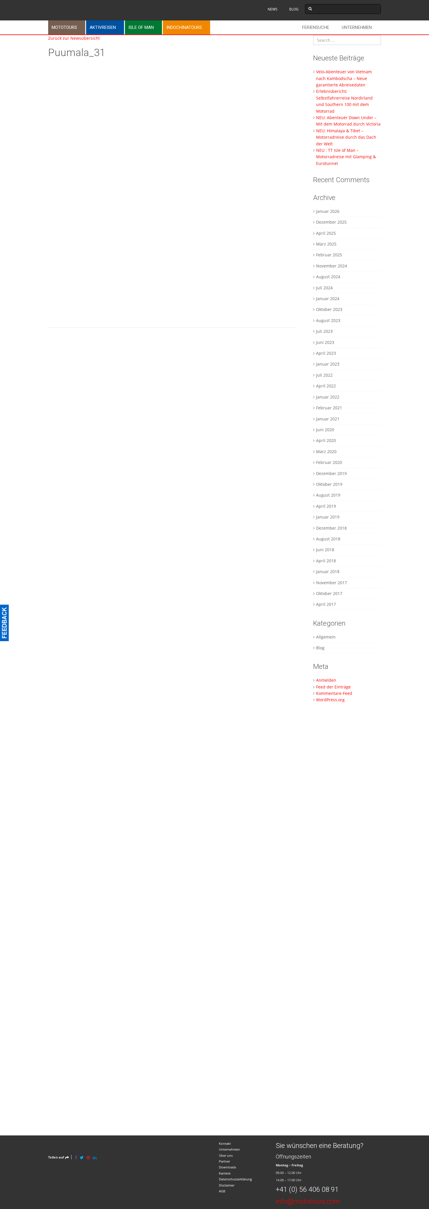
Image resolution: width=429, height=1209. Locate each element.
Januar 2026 (327, 211)
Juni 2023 (325, 342)
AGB (222, 1191)
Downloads (227, 1167)
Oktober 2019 (329, 484)
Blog (320, 647)
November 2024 (331, 266)
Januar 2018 (327, 571)
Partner (224, 1161)
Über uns (226, 1155)
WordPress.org (330, 699)
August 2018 (328, 539)
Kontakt (225, 1143)
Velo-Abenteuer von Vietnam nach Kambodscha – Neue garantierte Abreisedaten (344, 78)
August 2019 (328, 495)
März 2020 (326, 451)
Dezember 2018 (331, 528)
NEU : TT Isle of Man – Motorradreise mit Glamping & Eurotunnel (346, 156)
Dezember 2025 (331, 222)
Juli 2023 (324, 331)
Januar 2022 (327, 397)
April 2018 (326, 560)
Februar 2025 (329, 255)
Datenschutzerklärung (235, 1179)
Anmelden (326, 680)
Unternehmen (357, 27)
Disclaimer (226, 1185)
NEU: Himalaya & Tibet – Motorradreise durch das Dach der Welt (346, 137)
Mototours (64, 27)
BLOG (294, 9)
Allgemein (326, 637)
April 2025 (326, 233)
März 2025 (326, 244)
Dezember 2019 (331, 473)
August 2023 (328, 320)
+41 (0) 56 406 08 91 (307, 1189)
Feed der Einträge (333, 687)
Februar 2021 (329, 407)
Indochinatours (184, 27)
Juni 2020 (325, 429)
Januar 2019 (327, 517)
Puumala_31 (76, 53)
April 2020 (326, 440)
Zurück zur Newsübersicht (74, 38)
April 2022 (326, 386)
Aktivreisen (103, 27)
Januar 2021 (327, 419)
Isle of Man (141, 27)
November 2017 (331, 582)
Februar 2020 (329, 462)
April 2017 (326, 604)
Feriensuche (315, 27)
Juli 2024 (324, 287)
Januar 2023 (327, 364)
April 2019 (326, 506)
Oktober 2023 (329, 309)
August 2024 (328, 276)
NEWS (273, 9)
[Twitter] (82, 1157)
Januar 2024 (327, 298)
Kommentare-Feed (334, 693)
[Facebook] (76, 1157)
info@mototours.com (308, 1201)
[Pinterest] (88, 1157)
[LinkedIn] (95, 1157)
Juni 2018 (325, 549)
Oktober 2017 (329, 593)
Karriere (225, 1173)
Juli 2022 (324, 375)
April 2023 (326, 353)
